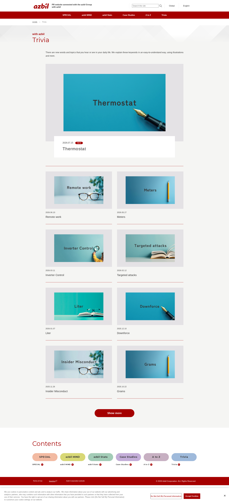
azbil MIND (87, 15)
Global (172, 6)
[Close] (225, 496)
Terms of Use (37, 481)
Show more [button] (114, 413)
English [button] (186, 6)
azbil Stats (107, 15)
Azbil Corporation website (75, 481)
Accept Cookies (191, 496)
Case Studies (129, 15)
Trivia (164, 15)
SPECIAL (67, 15)
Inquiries (52, 481)
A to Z (148, 15)
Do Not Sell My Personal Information (166, 496)
